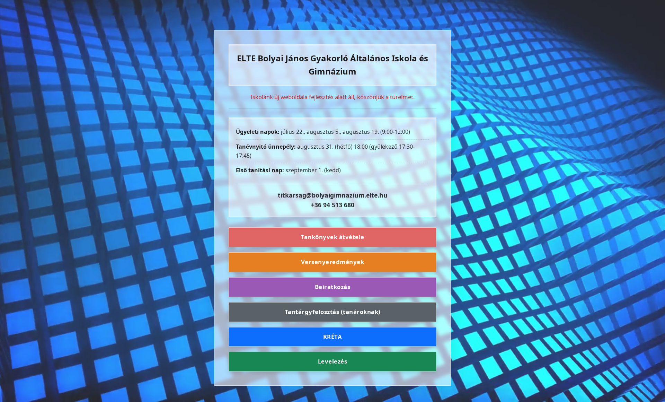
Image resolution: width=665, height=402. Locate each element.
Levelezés (332, 361)
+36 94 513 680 (332, 205)
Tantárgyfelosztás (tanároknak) (333, 312)
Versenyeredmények (332, 262)
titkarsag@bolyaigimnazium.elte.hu (333, 195)
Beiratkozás (333, 287)
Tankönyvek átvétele (332, 237)
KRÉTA (332, 337)
